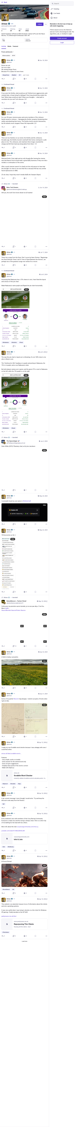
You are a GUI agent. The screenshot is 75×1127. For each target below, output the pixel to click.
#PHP (13, 55)
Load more (24, 941)
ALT (22, 626)
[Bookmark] (35, 79)
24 (11, 31)
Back (5, 2)
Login (62, 42)
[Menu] (45, 24)
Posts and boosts (6, 52)
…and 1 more (25, 75)
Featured (15, 46)
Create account (62, 38)
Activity (3, 46)
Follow (40, 24)
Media (9, 46)
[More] (46, 79)
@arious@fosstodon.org (7, 26)
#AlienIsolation (6, 55)
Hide (44, 196)
